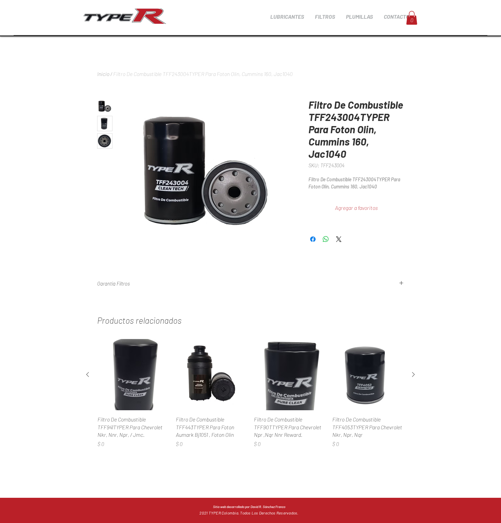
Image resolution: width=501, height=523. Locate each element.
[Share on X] (339, 239)
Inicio (103, 74)
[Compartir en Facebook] (313, 239)
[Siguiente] (413, 374)
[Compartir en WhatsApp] (326, 239)
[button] (286, 16)
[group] (251, 397)
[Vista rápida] (133, 375)
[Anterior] (88, 374)
